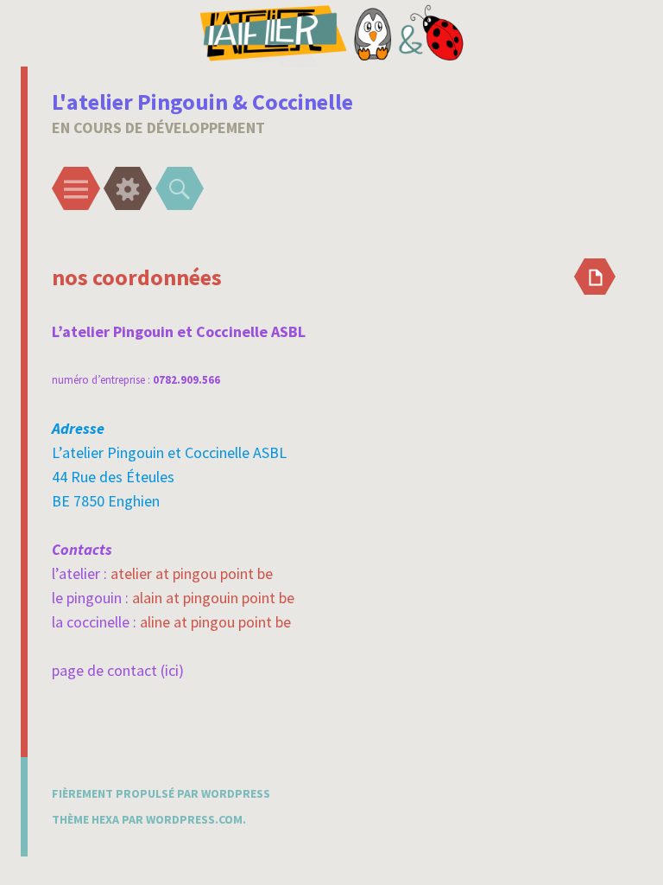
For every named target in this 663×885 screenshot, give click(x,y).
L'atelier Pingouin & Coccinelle (202, 101)
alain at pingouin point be (213, 598)
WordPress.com (194, 819)
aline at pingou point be (215, 622)
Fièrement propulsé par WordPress (161, 793)
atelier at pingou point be (191, 573)
